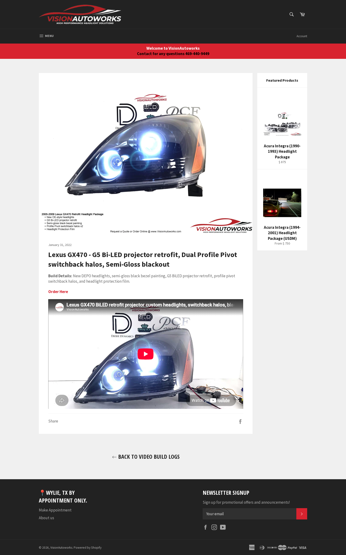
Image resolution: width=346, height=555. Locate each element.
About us (46, 517)
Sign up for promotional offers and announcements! (246, 502)
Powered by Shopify (87, 548)
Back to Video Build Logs (148, 456)
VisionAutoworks (61, 548)
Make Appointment (55, 510)
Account (302, 36)
